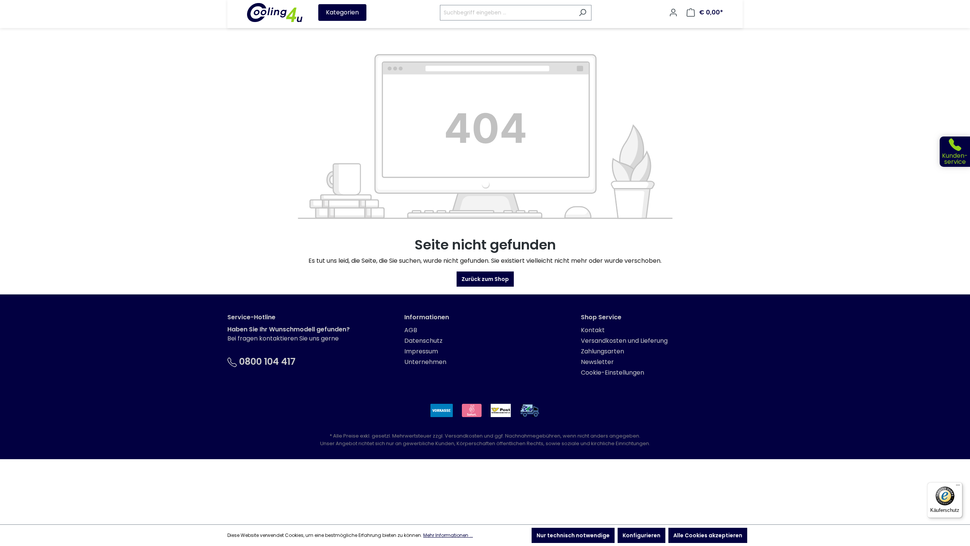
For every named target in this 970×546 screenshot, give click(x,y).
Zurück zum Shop (485, 279)
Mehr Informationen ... (448, 535)
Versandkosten (464, 435)
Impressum (421, 351)
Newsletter (597, 362)
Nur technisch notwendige (573, 535)
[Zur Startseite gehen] (275, 12)
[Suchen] (582, 12)
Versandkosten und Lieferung (624, 340)
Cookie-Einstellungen (612, 372)
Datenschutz (423, 340)
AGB (410, 330)
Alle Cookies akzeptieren (707, 535)
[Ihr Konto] (673, 12)
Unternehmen (425, 362)
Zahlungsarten (602, 351)
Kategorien (342, 12)
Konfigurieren (641, 535)
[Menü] (957, 486)
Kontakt (593, 330)
